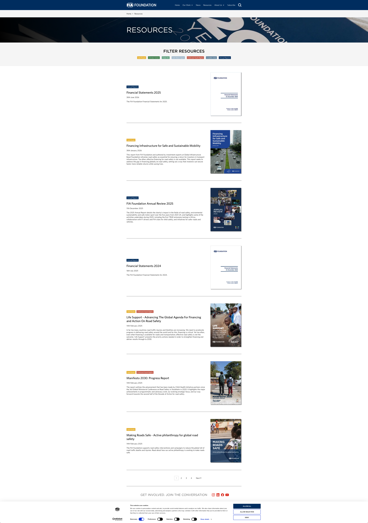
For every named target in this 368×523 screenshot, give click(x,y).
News (198, 5)
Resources (207, 5)
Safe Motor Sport (178, 58)
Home (177, 5)
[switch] (160, 519)
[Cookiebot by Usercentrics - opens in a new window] (117, 519)
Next (198, 478)
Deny (247, 517)
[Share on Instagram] (213, 495)
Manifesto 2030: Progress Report (184, 386)
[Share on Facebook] (222, 495)
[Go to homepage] (141, 5)
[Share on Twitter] (218, 495)
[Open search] (239, 5)
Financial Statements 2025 (184, 97)
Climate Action (154, 58)
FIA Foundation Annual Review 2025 (184, 213)
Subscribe (231, 5)
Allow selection (247, 512)
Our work (187, 5)
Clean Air (166, 58)
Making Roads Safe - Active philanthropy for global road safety (184, 441)
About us (218, 5)
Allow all (247, 506)
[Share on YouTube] (227, 495)
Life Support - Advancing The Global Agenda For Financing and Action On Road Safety (184, 328)
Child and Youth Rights (195, 58)
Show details (204, 519)
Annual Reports (225, 58)
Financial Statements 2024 (184, 271)
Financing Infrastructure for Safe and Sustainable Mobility (184, 155)
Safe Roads (141, 58)
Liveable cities (211, 58)
